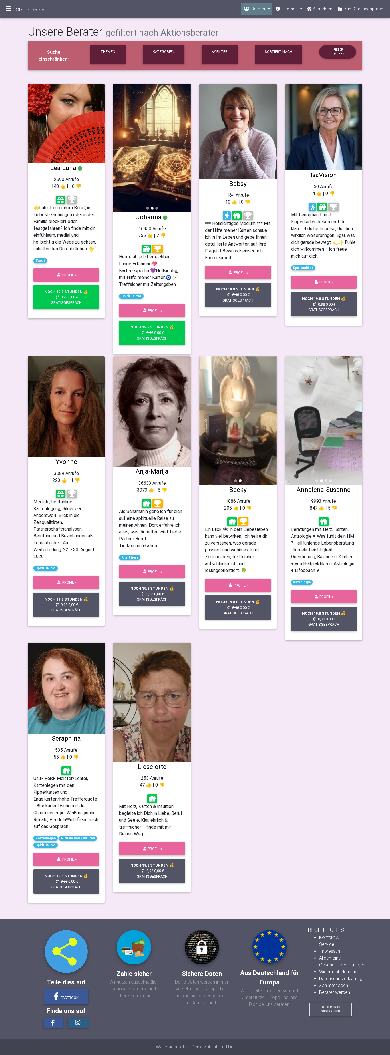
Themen (107, 51)
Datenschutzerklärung (340, 978)
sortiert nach (278, 51)
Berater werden (334, 992)
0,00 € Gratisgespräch (66, 297)
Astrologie (302, 582)
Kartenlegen (45, 838)
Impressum (330, 951)
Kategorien (163, 51)
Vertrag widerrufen (330, 1009)
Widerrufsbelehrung (338, 971)
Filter (222, 51)
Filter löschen (338, 52)
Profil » (69, 275)
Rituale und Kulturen (78, 838)
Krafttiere (129, 557)
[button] (119, 148)
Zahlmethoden (333, 985)
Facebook (69, 998)
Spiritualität (131, 296)
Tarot (40, 261)
